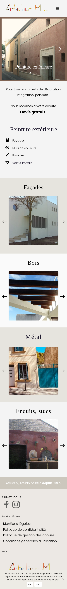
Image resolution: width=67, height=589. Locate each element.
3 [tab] (36, 72)
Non (38, 584)
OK (29, 584)
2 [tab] (33, 72)
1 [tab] (30, 72)
